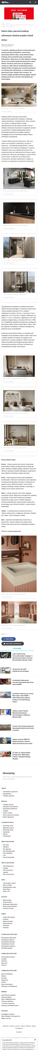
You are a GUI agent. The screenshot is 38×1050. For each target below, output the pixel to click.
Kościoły (4, 978)
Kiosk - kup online (19, 10)
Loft (4, 855)
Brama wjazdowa (8, 817)
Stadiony (4, 961)
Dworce (3, 965)
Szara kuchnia (7, 902)
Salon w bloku (7, 885)
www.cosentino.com (14, 531)
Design (34, 1026)
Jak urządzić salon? (9, 883)
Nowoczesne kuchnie (10, 906)
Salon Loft (6, 891)
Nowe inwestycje (6, 984)
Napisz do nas (6, 1018)
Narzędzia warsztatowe (10, 807)
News (8, 23)
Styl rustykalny (7, 853)
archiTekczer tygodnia (8, 995)
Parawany (6, 925)
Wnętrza (28, 1026)
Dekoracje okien (8, 830)
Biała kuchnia (7, 900)
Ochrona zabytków (7, 1001)
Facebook (19, 1032)
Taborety (6, 927)
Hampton (6, 847)
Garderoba (6, 832)
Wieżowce (4, 980)
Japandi (5, 872)
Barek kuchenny (8, 921)
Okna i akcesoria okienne (11, 815)
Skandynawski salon (9, 887)
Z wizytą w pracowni (8, 1003)
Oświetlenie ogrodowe (10, 792)
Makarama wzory (8, 828)
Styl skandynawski (9, 851)
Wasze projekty (6, 997)
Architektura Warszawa (8, 938)
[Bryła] (5, 2)
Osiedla (3, 959)
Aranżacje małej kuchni (10, 904)
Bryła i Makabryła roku (8, 999)
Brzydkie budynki (6, 948)
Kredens (5, 919)
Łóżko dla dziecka (9, 917)
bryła (2, 23)
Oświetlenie (7, 836)
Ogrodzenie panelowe (10, 809)
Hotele (3, 982)
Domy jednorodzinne (8, 957)
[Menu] (35, 2)
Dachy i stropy (7, 813)
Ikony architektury (7, 974)
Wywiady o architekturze (9, 986)
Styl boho (6, 845)
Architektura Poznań (7, 944)
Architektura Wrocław (8, 942)
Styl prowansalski (8, 857)
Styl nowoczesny (8, 874)
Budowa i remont (15, 1026)
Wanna (5, 834)
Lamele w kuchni (8, 908)
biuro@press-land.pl (7, 1014)
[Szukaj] (30, 2)
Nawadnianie (7, 794)
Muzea (3, 976)
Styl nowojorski (8, 870)
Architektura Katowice (8, 946)
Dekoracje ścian (8, 826)
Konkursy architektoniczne (9, 1005)
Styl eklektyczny (8, 866)
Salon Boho (6, 889)
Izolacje (5, 811)
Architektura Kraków (7, 940)
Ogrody (23, 1026)
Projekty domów (8, 804)
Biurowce (4, 963)
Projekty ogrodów (8, 796)
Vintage (5, 868)
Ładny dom (5, 1026)
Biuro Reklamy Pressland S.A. (10, 1016)
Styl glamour (7, 849)
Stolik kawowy (7, 923)
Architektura (19, 1028)
